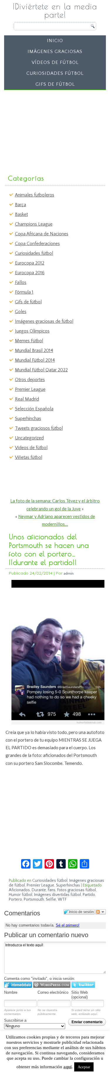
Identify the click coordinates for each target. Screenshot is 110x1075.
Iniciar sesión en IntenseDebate (18, 985)
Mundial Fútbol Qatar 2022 (41, 370)
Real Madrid (27, 399)
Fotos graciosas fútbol (76, 890)
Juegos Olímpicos (32, 331)
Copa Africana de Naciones (41, 233)
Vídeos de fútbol (55, 62)
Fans (51, 890)
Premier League (30, 389)
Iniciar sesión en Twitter (83, 985)
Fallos (20, 282)
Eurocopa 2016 (30, 272)
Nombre (10, 992)
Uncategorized (29, 438)
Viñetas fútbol (28, 457)
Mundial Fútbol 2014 (35, 360)
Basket (21, 214)
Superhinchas (28, 418)
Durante (39, 890)
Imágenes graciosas (55, 51)
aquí (67, 1066)
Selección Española (34, 408)
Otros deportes (30, 379)
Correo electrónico (53, 992)
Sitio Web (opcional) (79, 995)
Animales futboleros (34, 195)
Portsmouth (34, 899)
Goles (20, 311)
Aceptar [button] (84, 1067)
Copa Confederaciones (37, 243)
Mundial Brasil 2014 (34, 350)
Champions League (34, 224)
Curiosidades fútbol (55, 73)
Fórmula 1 (24, 292)
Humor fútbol (20, 894)
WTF (62, 899)
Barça (20, 204)
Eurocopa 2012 (29, 263)
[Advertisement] (50, 129)
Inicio (55, 40)
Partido (89, 894)
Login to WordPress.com (51, 985)
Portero (15, 899)
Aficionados (19, 890)
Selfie (51, 899)
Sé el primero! (67, 925)
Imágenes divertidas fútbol (57, 894)
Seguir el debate (100, 911)
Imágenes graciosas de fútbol (44, 321)
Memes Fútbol (29, 340)
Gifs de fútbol (55, 84)
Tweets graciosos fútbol (39, 428)
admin (69, 573)
